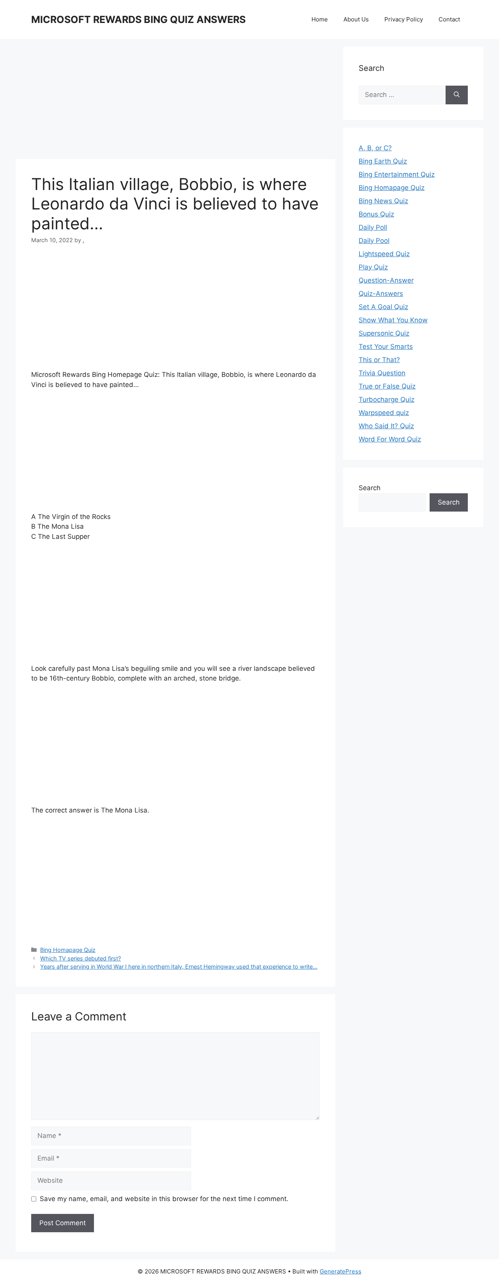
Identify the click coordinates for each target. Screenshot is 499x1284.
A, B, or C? (375, 148)
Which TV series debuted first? (80, 958)
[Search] (457, 95)
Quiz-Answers (381, 293)
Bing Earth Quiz (383, 161)
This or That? (379, 360)
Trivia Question (382, 373)
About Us (356, 19)
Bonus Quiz (376, 214)
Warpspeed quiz (384, 413)
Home (319, 19)
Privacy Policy (403, 19)
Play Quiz (373, 267)
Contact (449, 19)
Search (369, 488)
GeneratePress (340, 1271)
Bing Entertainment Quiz (397, 174)
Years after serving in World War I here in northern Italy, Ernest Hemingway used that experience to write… (178, 966)
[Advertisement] (175, 101)
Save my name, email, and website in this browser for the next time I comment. (164, 1199)
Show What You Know (393, 320)
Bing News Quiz (383, 201)
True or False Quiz (387, 386)
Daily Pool (374, 240)
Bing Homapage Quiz (68, 949)
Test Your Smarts (386, 346)
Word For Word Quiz (390, 439)
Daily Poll (373, 227)
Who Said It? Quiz (386, 426)
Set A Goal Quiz (383, 307)
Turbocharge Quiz (386, 399)
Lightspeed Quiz (384, 254)
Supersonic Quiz (384, 333)
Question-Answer (386, 280)
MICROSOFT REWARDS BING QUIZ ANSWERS (138, 19)
